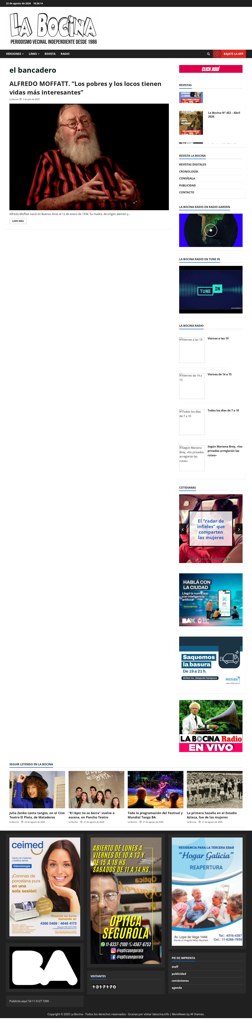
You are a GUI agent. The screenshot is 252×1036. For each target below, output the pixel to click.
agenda (177, 988)
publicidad (179, 974)
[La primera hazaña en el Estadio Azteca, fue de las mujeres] (215, 789)
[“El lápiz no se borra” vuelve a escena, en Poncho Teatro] (96, 789)
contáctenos (180, 981)
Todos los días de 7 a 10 (223, 410)
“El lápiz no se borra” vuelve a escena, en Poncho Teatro (92, 815)
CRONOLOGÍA (188, 171)
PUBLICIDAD (187, 185)
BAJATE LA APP (233, 54)
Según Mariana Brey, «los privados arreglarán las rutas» (225, 451)
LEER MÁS (19, 221)
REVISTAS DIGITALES (192, 164)
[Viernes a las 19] (192, 350)
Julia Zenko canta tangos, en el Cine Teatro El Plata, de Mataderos (37, 815)
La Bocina (14, 99)
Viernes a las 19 (218, 338)
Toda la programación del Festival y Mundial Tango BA (155, 815)
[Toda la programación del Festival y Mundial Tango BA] (155, 789)
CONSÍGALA (187, 178)
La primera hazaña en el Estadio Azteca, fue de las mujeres (212, 815)
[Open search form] (208, 54)
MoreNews (179, 1014)
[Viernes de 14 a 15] (192, 386)
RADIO (65, 54)
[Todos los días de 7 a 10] (192, 422)
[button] (190, 559)
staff (175, 967)
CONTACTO (186, 192)
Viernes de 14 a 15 (220, 374)
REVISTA (50, 54)
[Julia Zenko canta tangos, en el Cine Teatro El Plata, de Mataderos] (37, 789)
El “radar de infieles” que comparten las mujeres (211, 529)
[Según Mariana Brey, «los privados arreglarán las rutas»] (192, 458)
